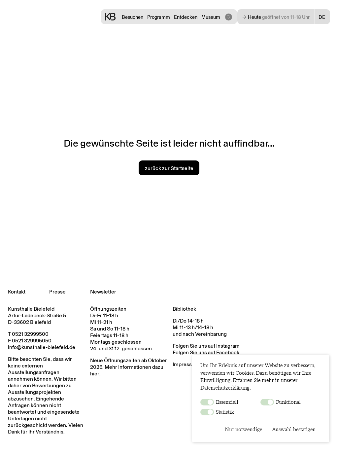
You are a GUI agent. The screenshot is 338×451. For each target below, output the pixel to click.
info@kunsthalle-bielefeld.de (41, 347)
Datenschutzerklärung (225, 388)
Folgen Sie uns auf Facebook (206, 352)
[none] (322, 17)
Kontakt (16, 292)
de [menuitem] (322, 17)
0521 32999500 (30, 334)
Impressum (186, 364)
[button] (228, 16)
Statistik (224, 412)
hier (94, 373)
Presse (57, 292)
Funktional (288, 402)
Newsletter (103, 292)
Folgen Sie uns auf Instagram (206, 346)
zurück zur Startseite (169, 168)
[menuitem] (322, 17)
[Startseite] (110, 16)
